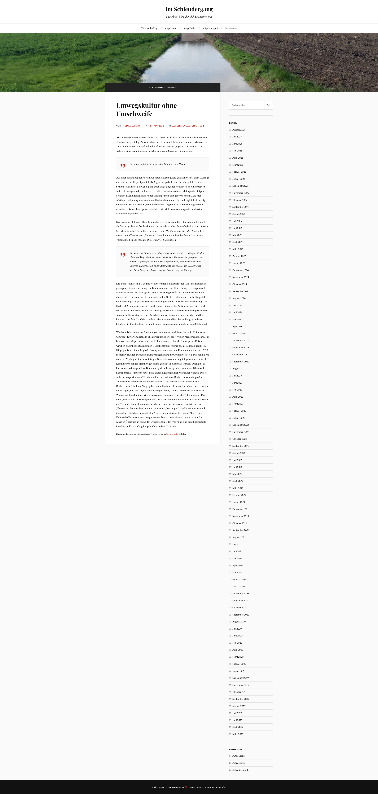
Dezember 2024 (240, 270)
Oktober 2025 (239, 199)
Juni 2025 (237, 227)
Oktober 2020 (239, 607)
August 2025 (239, 213)
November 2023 (240, 347)
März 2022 (237, 488)
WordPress (177, 787)
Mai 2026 (237, 150)
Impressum (231, 28)
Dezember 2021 (240, 509)
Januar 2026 (238, 178)
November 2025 (240, 192)
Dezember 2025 (240, 185)
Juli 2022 (237, 459)
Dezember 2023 (240, 340)
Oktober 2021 (239, 523)
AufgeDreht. (190, 28)
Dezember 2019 (240, 677)
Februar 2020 (239, 663)
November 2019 (240, 684)
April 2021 (237, 565)
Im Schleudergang (189, 9)
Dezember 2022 (240, 424)
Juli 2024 (237, 305)
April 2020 (237, 649)
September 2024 (240, 291)
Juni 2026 (237, 143)
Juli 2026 (237, 136)
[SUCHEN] (268, 105)
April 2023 (237, 396)
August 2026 (239, 129)
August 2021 (239, 537)
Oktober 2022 (239, 438)
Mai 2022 (237, 473)
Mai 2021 (237, 558)
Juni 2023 (237, 382)
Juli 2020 (237, 628)
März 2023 (237, 403)
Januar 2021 (238, 586)
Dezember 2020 (240, 593)
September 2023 (240, 361)
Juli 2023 (237, 375)
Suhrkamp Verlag (172, 434)
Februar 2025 (239, 256)
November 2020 (240, 600)
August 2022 (239, 452)
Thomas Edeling (131, 126)
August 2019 (239, 706)
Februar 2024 (239, 333)
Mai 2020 (237, 642)
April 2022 (237, 481)
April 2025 (237, 242)
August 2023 (239, 368)
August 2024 (239, 298)
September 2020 (240, 614)
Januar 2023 (238, 417)
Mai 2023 (237, 389)
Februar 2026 (239, 171)
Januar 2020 (238, 670)
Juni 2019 (237, 720)
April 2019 (237, 726)
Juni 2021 (237, 551)
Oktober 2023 (239, 354)
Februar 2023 (239, 410)
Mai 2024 (237, 319)
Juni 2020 (237, 635)
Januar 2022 (238, 502)
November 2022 (240, 431)
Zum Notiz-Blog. (149, 28)
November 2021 (240, 516)
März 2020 (237, 656)
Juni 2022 (237, 467)
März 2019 (237, 734)
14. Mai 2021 (157, 126)
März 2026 (237, 164)
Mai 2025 (237, 235)
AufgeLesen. (170, 28)
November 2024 (240, 277)
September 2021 (240, 530)
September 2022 (240, 445)
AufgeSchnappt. (210, 28)
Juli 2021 (237, 544)
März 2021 (237, 572)
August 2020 (239, 621)
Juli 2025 (237, 221)
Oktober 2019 (239, 691)
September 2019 (240, 698)
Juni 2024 (237, 312)
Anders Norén (218, 787)
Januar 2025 (238, 263)
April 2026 (237, 157)
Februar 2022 (239, 495)
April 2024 (237, 326)
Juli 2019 (237, 712)
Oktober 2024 (239, 284)
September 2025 (240, 206)
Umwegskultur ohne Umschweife (146, 109)
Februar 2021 (239, 579)
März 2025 (237, 249)
